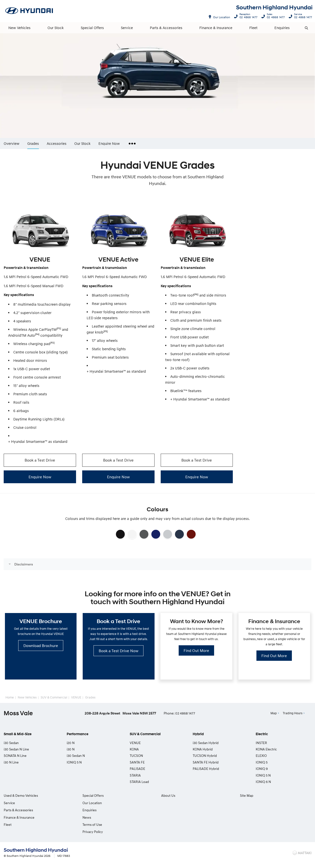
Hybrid (198, 734)
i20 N (71, 743)
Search (306, 27)
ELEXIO (261, 755)
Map (273, 713)
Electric (262, 734)
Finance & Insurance (215, 27)
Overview (11, 143)
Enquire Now (109, 143)
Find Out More (196, 650)
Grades (33, 143)
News (86, 817)
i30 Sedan (11, 743)
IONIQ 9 (262, 768)
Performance (77, 734)
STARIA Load (139, 782)
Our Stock (55, 27)
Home (9, 697)
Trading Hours (292, 713)
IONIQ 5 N (74, 762)
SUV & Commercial (54, 697)
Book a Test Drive (40, 460)
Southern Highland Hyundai (274, 7)
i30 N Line (11, 762)
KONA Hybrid (203, 749)
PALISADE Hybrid (206, 768)
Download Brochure (40, 645)
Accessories (56, 143)
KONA (134, 749)
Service (127, 27)
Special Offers (92, 27)
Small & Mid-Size (18, 734)
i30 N (71, 749)
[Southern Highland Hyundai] (29, 11)
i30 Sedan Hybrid (206, 743)
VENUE (76, 697)
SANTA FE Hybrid (206, 762)
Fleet (253, 27)
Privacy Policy (92, 832)
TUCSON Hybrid (205, 755)
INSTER (261, 743)
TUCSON (136, 755)
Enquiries (282, 27)
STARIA (135, 775)
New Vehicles (19, 27)
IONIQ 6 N (263, 782)
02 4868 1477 (248, 16)
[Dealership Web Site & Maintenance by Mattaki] (302, 853)
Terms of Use (92, 824)
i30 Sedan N (76, 755)
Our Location (221, 17)
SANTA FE (137, 762)
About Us (168, 795)
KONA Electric (266, 749)
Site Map (246, 795)
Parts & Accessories (166, 27)
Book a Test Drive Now (118, 650)
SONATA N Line (15, 755)
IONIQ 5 (262, 762)
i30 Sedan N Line (16, 749)
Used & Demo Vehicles (21, 795)
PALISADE (137, 768)
